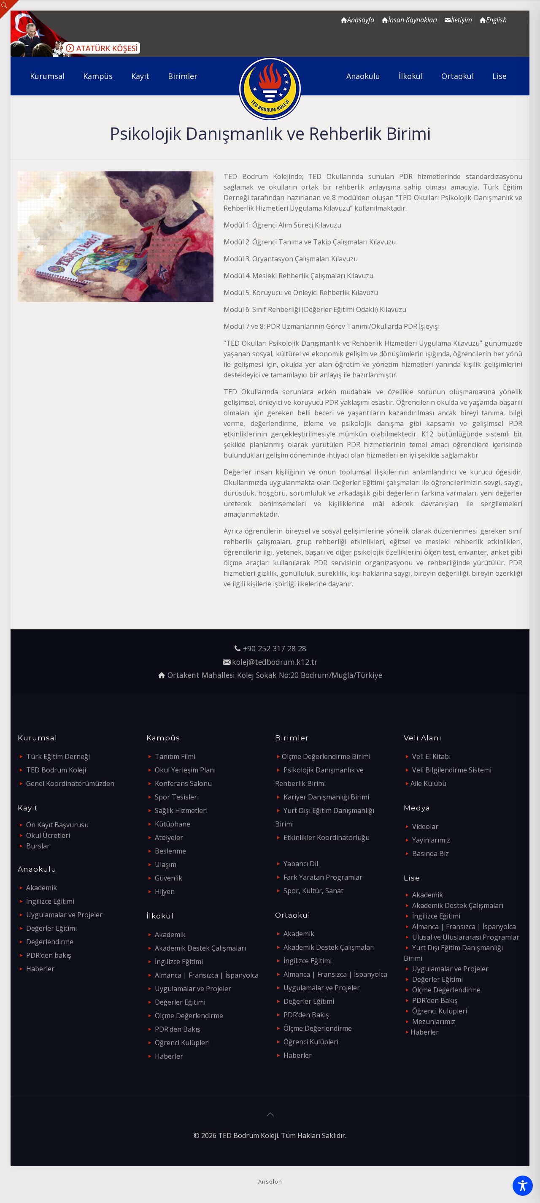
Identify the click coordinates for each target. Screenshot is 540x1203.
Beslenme (170, 851)
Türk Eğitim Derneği (58, 756)
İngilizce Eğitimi (50, 901)
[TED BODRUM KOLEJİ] (270, 88)
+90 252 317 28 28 (274, 648)
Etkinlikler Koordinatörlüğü (327, 837)
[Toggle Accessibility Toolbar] (523, 1186)
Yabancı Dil (301, 863)
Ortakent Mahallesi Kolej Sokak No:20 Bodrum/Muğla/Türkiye (274, 675)
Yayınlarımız (431, 840)
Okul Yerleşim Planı (185, 770)
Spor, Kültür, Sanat (313, 890)
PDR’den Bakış (177, 1029)
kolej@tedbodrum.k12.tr (274, 662)
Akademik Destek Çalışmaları (200, 948)
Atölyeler (169, 837)
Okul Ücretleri (48, 835)
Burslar (38, 846)
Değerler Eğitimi (51, 928)
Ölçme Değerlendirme (189, 1015)
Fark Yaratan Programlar (323, 877)
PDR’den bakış (48, 955)
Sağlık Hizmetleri (181, 810)
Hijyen (165, 891)
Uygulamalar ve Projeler (64, 914)
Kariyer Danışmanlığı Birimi (326, 797)
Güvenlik (168, 878)
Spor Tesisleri (177, 797)
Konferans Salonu (183, 783)
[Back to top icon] (270, 1114)
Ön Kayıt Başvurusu (57, 824)
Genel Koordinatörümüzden (70, 783)
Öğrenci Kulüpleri (182, 1042)
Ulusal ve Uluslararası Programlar (465, 937)
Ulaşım (165, 864)
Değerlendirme (49, 941)
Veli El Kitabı (431, 756)
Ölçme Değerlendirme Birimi (326, 756)
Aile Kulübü (428, 783)
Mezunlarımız (433, 1021)
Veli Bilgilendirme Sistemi (451, 770)
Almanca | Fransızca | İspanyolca (207, 975)
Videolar (425, 826)
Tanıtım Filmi (175, 756)
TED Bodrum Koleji (56, 770)
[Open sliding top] (9, 9)
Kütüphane (172, 824)
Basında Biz (430, 853)
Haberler (40, 968)
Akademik (41, 887)
